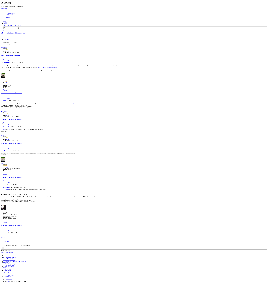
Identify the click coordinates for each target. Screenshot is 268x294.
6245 (7, 51)
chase (2, 211)
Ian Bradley (9, 279)
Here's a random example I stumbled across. (47, 67)
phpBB (7, 281)
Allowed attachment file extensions (13, 33)
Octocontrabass (4, 47)
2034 (7, 139)
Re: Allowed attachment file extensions (11, 93)
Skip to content (4, 8)
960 (7, 82)
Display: (4, 245)
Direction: (23, 245)
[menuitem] (10, 13)
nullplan (2, 135)
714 (7, 213)
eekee (2, 78)
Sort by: (13, 245)
